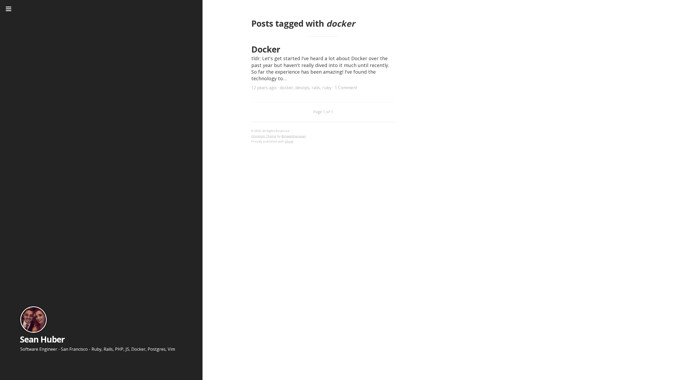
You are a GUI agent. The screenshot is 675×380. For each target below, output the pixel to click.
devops (302, 88)
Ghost (289, 141)
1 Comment (346, 88)
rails (316, 88)
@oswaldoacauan (293, 136)
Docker (265, 49)
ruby (326, 88)
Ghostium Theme (263, 136)
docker (286, 88)
